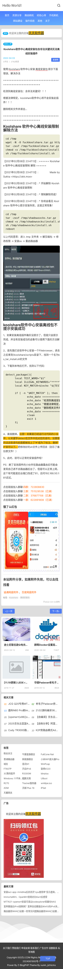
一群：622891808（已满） (38, 499)
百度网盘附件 (29, 592)
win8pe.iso (46, 783)
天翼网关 (8, 792)
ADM (6, 788)
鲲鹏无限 (26, 778)
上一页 (9, 611)
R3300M (26, 773)
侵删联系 (53, 948)
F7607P (7, 768)
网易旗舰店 (27, 759)
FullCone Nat (47, 754)
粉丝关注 (8, 753)
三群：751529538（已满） (38, 491)
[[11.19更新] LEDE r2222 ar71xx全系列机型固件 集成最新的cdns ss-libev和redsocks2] (16, 667)
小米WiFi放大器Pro (50, 759)
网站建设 (17, 20)
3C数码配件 (9, 773)
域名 (6, 764)
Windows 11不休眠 (13, 778)
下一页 (55, 611)
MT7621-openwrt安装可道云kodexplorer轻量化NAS (30, 901)
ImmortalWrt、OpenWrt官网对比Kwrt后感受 (25, 897)
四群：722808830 (33, 486)
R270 (6, 783)
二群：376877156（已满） (38, 495)
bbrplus (45, 773)
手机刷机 (53, 15)
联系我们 (34, 948)
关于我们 (7, 948)
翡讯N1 (25, 764)
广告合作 (44, 948)
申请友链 (25, 948)
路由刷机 (29, 15)
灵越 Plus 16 (28, 788)
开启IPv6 (26, 768)
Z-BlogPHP (23, 965)
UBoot (44, 778)
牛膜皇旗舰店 (28, 754)
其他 (40, 20)
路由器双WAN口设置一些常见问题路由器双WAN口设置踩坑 (32, 911)
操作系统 (30, 20)
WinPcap (45, 764)
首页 (7, 15)
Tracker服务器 (29, 783)
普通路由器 (9, 759)
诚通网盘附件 (11, 592)
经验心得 (41, 15)
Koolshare (14, 69)
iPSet (43, 788)
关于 (47, 20)
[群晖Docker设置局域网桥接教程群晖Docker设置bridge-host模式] (47, 629)
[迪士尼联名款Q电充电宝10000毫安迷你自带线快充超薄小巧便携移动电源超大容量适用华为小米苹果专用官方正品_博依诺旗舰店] (16, 629)
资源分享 (17, 15)
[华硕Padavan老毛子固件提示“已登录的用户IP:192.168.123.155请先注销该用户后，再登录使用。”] (47, 667)
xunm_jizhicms (48, 965)
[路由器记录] (12, 5)
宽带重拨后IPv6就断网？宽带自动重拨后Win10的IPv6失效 (32, 906)
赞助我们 (16, 948)
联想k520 (45, 768)
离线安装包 (41, 69)
